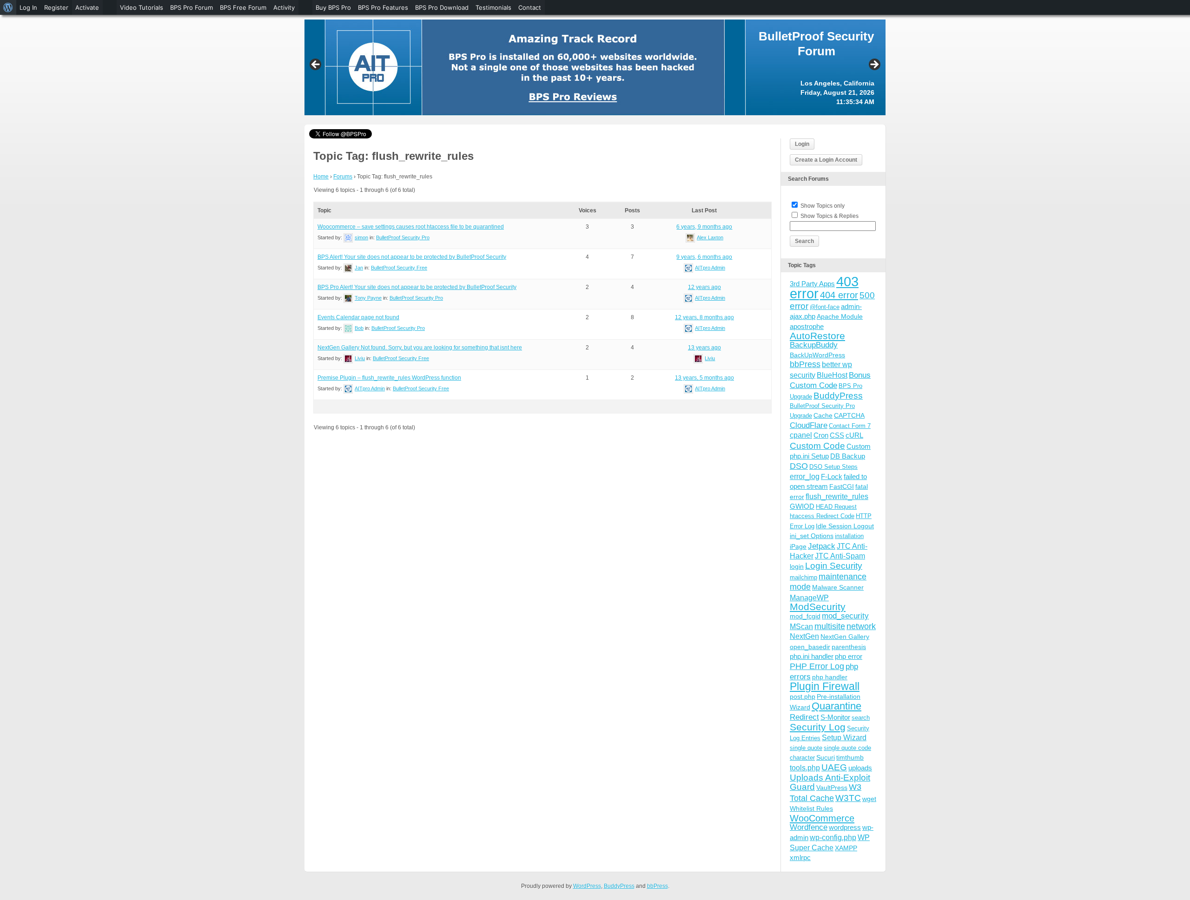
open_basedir (810, 646)
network (861, 626)
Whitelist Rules (811, 808)
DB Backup (847, 456)
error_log (805, 476)
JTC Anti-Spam (840, 556)
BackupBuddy (814, 345)
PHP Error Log (817, 666)
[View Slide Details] (595, 67)
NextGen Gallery (844, 636)
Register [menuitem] (56, 7)
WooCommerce (822, 818)
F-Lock (831, 476)
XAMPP (846, 848)
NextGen (804, 636)
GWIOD (802, 506)
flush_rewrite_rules (837, 496)
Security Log (818, 727)
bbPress (805, 364)
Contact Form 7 (850, 425)
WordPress (587, 886)
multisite (829, 626)
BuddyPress (838, 396)
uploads (860, 768)
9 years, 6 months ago (704, 257)
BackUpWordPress (817, 355)
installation (849, 535)
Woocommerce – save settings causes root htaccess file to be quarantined (410, 226)
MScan (801, 626)
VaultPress (831, 787)
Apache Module (840, 316)
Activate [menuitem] (87, 7)
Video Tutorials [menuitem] (141, 7)
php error (848, 656)
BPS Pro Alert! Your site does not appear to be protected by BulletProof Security (416, 287)
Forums (342, 176)
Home (321, 176)
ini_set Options (811, 535)
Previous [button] (316, 65)
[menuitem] (8, 7)
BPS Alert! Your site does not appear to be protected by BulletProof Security (411, 257)
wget (869, 798)
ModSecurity (818, 606)
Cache (823, 415)
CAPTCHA (849, 415)
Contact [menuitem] (529, 7)
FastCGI (841, 486)
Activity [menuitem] (284, 7)
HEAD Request (836, 506)
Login (802, 144)
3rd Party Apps (812, 284)
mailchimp (803, 577)
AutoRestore (817, 335)
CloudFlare (808, 425)
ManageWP (809, 597)
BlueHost (832, 375)
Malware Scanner (838, 587)
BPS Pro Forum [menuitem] (191, 7)
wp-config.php (833, 837)
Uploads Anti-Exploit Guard (830, 782)
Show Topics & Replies (829, 216)
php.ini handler (811, 656)
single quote (806, 747)
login (797, 566)
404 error (839, 295)
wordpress (845, 827)
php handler (829, 677)
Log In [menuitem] (28, 7)
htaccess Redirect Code (822, 515)
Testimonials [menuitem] (493, 7)
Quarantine (836, 706)
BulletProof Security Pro (403, 237)
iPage (798, 546)
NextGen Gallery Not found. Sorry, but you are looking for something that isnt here (419, 347)
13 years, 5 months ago (704, 377)
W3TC (848, 798)
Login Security (833, 566)
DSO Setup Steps (833, 466)
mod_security (845, 615)
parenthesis (849, 646)
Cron (820, 435)
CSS (837, 435)
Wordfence (808, 827)
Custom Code (817, 445)
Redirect (804, 717)
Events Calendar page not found (358, 317)
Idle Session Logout (845, 526)
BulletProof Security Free (399, 267)
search (861, 717)
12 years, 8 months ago (704, 317)
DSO (799, 466)
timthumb (850, 757)
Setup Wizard (844, 738)
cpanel (801, 435)
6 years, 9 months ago (704, 226)
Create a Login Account (826, 160)
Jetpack (821, 546)
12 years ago (704, 287)
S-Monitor (835, 717)
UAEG (834, 767)
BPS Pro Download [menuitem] (442, 7)
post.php (802, 696)
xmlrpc (800, 857)
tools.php (805, 768)
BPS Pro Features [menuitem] (383, 7)
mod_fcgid (805, 616)
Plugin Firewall (824, 686)
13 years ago (704, 347)
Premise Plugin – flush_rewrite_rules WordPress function (389, 377)
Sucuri (825, 757)
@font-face (825, 306)
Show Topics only (822, 206)
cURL (854, 435)
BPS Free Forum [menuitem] (243, 7)
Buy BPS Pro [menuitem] (333, 7)
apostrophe (807, 326)
